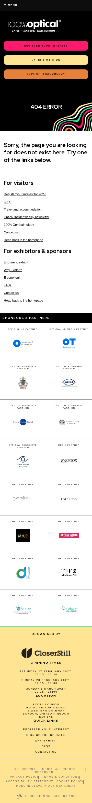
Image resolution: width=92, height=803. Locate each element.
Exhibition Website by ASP (50, 796)
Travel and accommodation (23, 209)
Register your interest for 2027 (25, 194)
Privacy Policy (24, 776)
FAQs (7, 202)
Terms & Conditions (61, 776)
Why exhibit (46, 740)
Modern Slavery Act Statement (46, 785)
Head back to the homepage (23, 240)
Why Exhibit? (13, 270)
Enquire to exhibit (16, 262)
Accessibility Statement (29, 781)
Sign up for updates (46, 735)
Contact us (11, 232)
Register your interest (46, 729)
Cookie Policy (70, 781)
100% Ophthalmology (19, 225)
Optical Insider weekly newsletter (26, 217)
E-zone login (12, 277)
